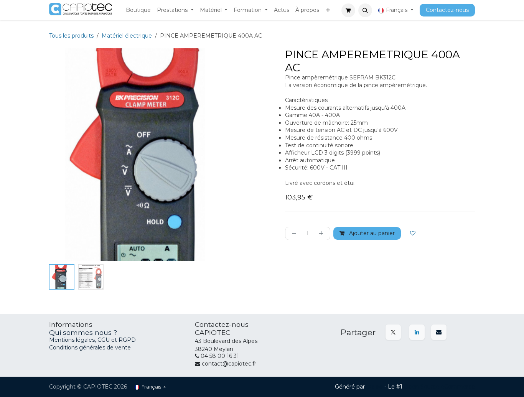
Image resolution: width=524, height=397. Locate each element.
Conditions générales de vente (90, 347)
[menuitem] (138, 10)
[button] (365, 10)
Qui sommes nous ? (83, 332)
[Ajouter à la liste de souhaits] (413, 233)
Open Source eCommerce (439, 386)
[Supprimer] (292, 233)
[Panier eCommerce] (348, 10)
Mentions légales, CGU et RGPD (93, 339)
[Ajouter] (322, 233)
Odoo (375, 386)
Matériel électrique (127, 35)
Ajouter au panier (371, 233)
